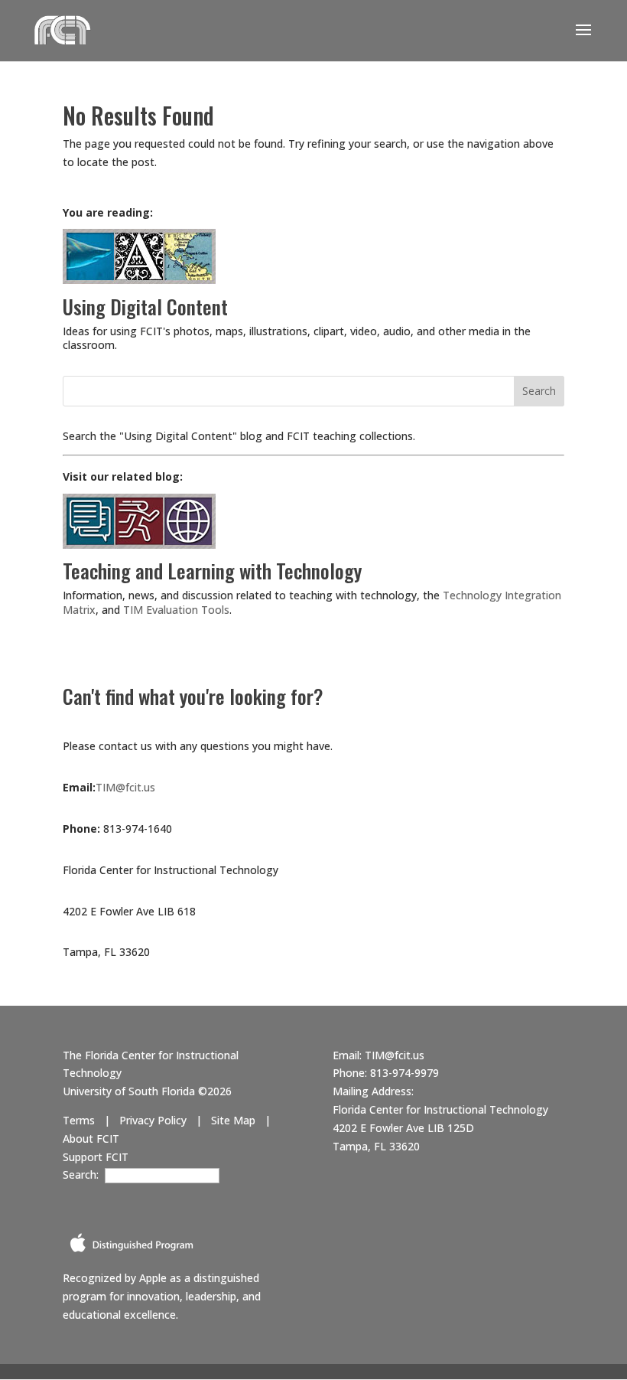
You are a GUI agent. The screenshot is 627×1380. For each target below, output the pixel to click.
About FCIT (91, 1138)
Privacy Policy (153, 1120)
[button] (583, 39)
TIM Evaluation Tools (176, 609)
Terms (79, 1120)
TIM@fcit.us (125, 787)
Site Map (233, 1120)
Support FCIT (95, 1157)
